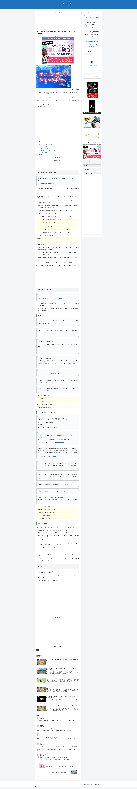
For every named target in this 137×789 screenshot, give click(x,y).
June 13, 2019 (53, 456)
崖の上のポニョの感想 (43, 146)
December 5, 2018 (58, 468)
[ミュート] (97, 112)
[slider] (91, 112)
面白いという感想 (45, 148)
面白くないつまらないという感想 (48, 150)
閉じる (40, 141)
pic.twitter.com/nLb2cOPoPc (92, 41)
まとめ (40, 154)
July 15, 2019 (50, 323)
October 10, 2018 (57, 427)
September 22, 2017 (61, 351)
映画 (38, 649)
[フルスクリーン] (99, 112)
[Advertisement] (58, 21)
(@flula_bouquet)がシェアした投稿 (92, 76)
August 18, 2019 (58, 183)
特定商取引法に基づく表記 (87, 784)
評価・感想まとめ (45, 152)
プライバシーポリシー (97, 784)
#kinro (39, 180)
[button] (92, 106)
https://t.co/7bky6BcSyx (70, 178)
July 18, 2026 (92, 46)
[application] (92, 106)
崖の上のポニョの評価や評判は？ (46, 144)
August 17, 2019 (58, 298)
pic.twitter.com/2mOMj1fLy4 (63, 296)
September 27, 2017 (52, 334)
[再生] (84, 112)
